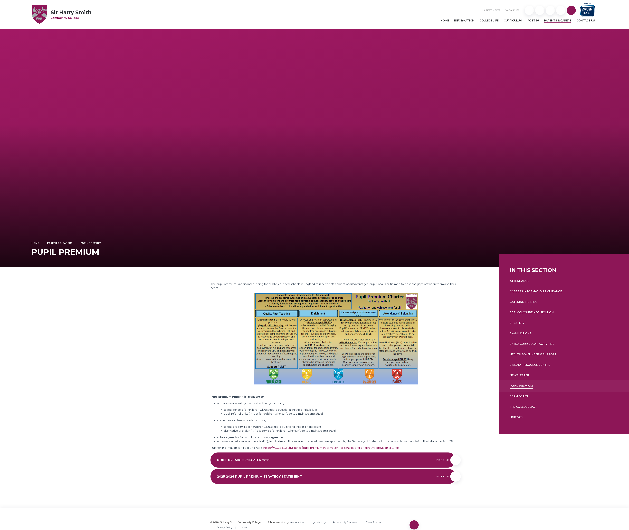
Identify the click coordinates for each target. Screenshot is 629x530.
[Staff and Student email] (550, 10)
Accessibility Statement (346, 522)
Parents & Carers (60, 243)
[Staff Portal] (539, 10)
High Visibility (318, 522)
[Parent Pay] (529, 10)
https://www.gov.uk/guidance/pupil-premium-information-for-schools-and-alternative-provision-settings (331, 447)
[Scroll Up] (414, 525)
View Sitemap (374, 522)
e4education (296, 522)
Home (35, 243)
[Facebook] (560, 10)
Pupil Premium (90, 243)
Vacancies (512, 10)
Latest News (491, 10)
